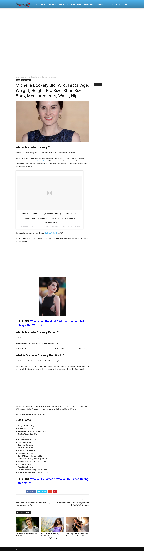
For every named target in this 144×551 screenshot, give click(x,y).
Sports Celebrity (74, 4)
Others (100, 4)
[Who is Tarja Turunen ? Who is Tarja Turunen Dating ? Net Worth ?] (77, 524)
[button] (125, 4)
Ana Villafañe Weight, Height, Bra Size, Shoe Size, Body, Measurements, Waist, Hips (51, 536)
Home (36, 4)
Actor (43, 4)
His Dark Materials (51, 233)
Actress (52, 4)
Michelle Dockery (38, 226)
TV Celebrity (89, 4)
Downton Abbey (42, 161)
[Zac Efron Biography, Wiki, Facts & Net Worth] (27, 524)
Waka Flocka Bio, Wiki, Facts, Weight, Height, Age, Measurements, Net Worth (33, 504)
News (118, 4)
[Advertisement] (72, 25)
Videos (110, 4)
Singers (28, 80)
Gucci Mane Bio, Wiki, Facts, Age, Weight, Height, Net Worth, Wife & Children (72, 504)
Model (61, 4)
